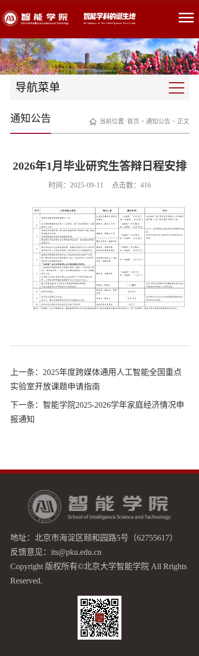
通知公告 (158, 121)
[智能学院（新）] (36, 18)
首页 (133, 121)
